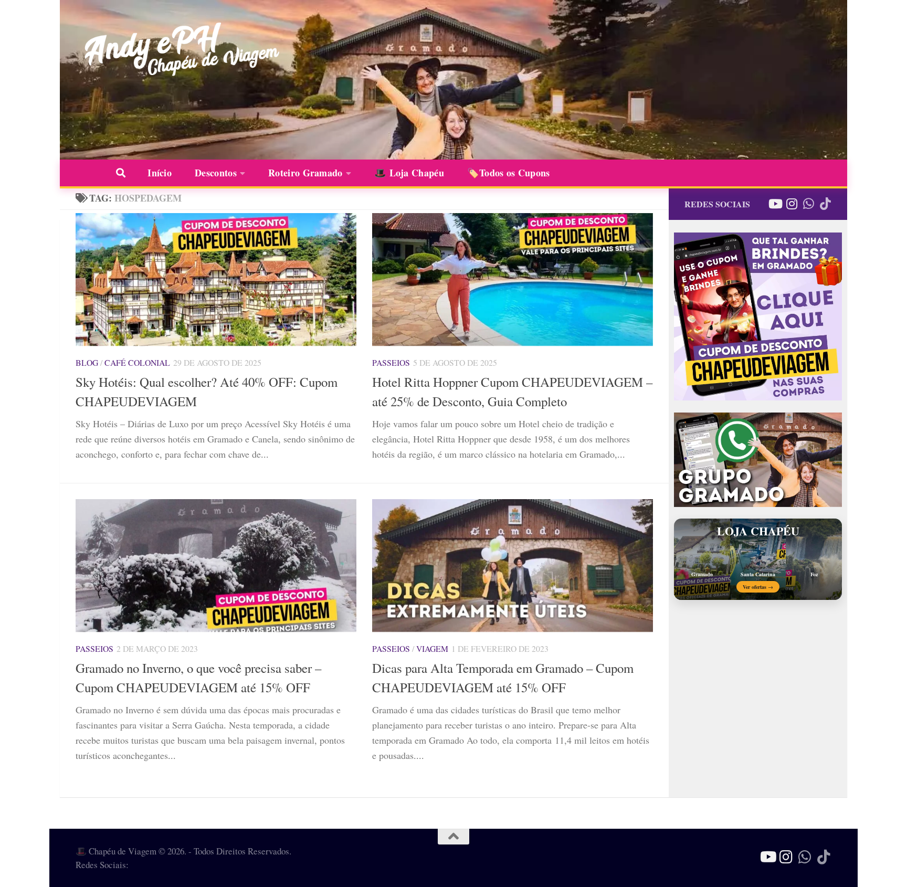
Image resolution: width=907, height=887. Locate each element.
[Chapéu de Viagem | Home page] (179, 50)
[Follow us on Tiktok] (825, 203)
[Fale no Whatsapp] (808, 203)
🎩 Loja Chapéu (409, 172)
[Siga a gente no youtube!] (774, 203)
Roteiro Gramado (305, 172)
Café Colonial (137, 362)
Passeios (391, 362)
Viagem (432, 648)
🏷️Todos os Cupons (508, 172)
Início (159, 172)
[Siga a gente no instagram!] (791, 203)
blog (87, 362)
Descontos (216, 172)
